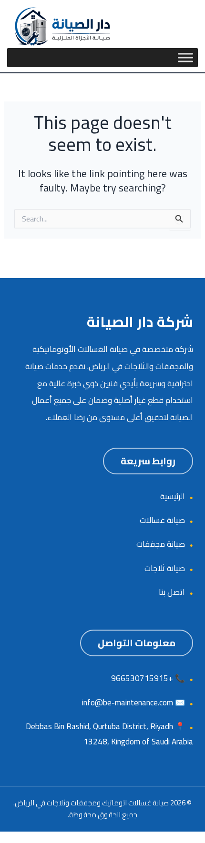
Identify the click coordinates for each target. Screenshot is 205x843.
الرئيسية (172, 496)
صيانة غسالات (162, 520)
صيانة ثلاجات (164, 568)
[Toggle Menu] (185, 57)
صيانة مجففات (160, 544)
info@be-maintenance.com (127, 702)
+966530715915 (142, 678)
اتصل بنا (172, 592)
